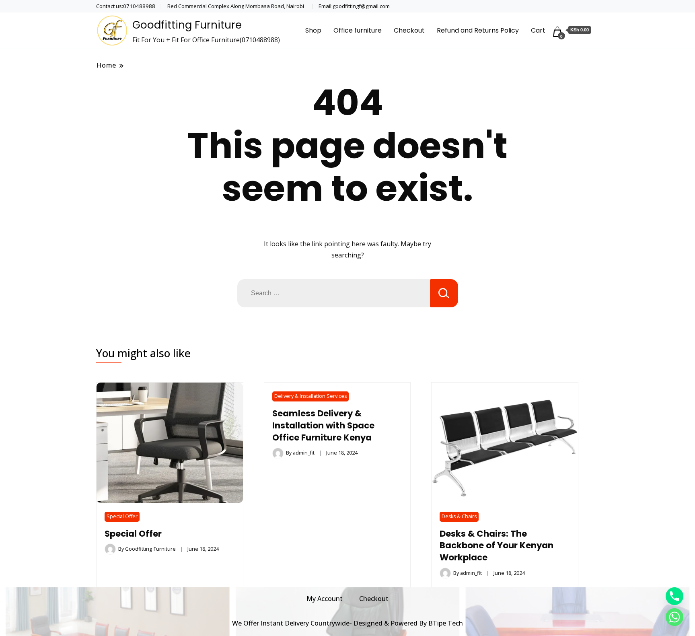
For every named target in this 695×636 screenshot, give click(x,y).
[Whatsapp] (674, 617)
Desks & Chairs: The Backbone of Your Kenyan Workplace (496, 546)
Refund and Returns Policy (478, 30)
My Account (324, 598)
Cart (538, 30)
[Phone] (674, 596)
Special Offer (122, 516)
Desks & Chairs (459, 516)
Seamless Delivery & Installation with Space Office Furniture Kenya (323, 425)
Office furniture (357, 30)
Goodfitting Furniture (187, 25)
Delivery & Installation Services (310, 396)
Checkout (409, 30)
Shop (313, 30)
